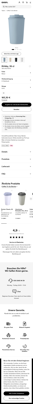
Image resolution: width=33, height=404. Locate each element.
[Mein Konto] (19, 2)
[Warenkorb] (26, 2)
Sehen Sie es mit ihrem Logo (11, 53)
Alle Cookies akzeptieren (16, 393)
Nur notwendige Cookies (16, 398)
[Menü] (30, 2)
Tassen (3, 10)
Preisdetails (4, 100)
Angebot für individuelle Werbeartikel (16, 104)
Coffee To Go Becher (12, 10)
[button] (4, 60)
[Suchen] (3, 6)
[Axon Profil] (5, 2)
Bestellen (16, 109)
